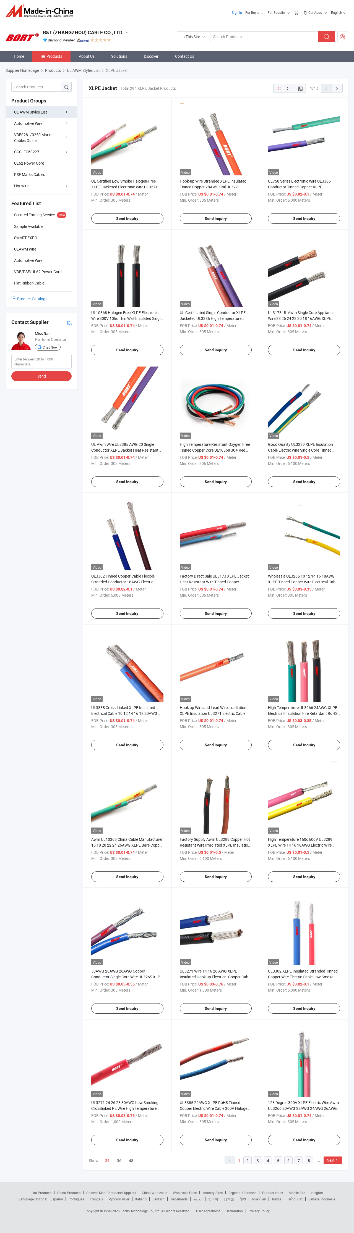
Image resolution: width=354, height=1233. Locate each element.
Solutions (119, 56)
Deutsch (158, 1199)
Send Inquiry (127, 218)
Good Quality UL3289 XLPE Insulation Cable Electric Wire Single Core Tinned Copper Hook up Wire (300, 450)
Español (57, 1199)
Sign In (237, 12)
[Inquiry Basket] (297, 12)
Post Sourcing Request (342, 36)
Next (331, 1160)
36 (119, 1160)
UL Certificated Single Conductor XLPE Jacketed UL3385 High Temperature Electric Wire (213, 318)
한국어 (213, 1199)
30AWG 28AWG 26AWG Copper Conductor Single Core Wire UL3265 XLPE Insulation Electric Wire (126, 976)
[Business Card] (69, 322)
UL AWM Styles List (30, 112)
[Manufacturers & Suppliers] (41, 10)
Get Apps (315, 12)
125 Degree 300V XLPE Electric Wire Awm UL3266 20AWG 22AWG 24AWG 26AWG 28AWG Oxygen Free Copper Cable (303, 1108)
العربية (197, 1199)
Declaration (234, 1211)
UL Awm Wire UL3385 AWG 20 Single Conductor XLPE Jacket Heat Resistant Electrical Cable (124, 450)
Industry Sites (212, 1192)
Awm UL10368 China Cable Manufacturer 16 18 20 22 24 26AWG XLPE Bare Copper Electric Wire (127, 845)
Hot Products (41, 1192)
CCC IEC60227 (26, 151)
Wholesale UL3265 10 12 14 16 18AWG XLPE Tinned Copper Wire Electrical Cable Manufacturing (303, 581)
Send (41, 376)
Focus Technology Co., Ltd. (141, 1211)
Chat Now (50, 347)
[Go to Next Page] (337, 88)
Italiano (141, 1199)
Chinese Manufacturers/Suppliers (111, 1192)
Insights (317, 1192)
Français (96, 1199)
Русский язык (119, 1199)
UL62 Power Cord (29, 163)
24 (107, 1160)
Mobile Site (297, 1192)
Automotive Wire (28, 123)
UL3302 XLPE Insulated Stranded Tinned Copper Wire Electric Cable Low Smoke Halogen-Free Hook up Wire (303, 976)
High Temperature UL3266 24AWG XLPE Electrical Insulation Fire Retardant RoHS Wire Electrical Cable (302, 713)
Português (76, 1199)
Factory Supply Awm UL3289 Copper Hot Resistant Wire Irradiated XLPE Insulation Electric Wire (215, 845)
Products (54, 56)
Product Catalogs (32, 298)
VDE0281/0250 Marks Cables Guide (33, 137)
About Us (87, 56)
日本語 (229, 1199)
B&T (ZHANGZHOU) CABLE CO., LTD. (83, 32)
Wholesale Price (185, 1192)
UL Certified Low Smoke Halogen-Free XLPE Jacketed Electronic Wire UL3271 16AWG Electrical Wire (124, 186)
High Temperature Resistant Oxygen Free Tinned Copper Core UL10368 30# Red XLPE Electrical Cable (215, 450)
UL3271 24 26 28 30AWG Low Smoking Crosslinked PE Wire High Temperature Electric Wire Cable (124, 1108)
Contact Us (184, 56)
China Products (68, 1192)
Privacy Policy (259, 1211)
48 (131, 1160)
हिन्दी (243, 1199)
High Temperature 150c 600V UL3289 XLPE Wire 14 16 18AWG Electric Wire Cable (300, 845)
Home (19, 56)
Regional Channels (242, 1192)
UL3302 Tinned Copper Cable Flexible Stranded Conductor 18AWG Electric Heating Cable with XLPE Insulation (123, 581)
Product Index (272, 1192)
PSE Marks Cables (29, 174)
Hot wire (21, 185)
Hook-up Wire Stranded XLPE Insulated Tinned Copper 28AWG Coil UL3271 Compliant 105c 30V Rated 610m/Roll (213, 186)
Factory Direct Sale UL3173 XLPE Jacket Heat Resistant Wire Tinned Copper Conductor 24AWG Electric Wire (214, 581)
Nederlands (179, 1199)
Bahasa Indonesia (321, 1199)
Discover (151, 56)
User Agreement (208, 1211)
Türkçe (276, 1199)
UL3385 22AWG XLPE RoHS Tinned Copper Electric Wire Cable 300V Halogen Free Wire (214, 1108)
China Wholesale (154, 1192)
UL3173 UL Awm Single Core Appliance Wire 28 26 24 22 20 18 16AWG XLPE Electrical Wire (301, 318)
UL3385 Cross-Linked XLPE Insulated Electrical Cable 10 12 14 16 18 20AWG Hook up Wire (124, 713)
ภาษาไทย (259, 1199)
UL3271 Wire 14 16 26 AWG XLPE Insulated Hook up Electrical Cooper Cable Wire (215, 976)
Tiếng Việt (295, 1199)
